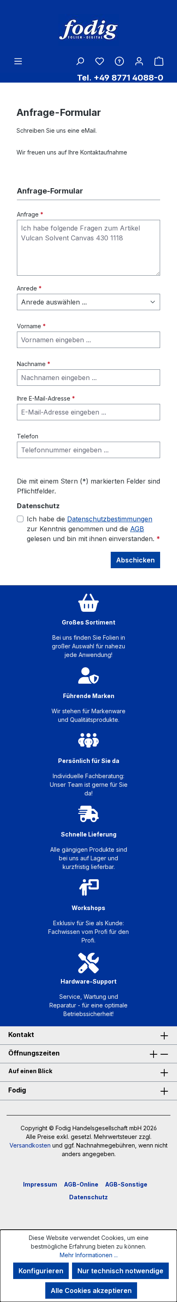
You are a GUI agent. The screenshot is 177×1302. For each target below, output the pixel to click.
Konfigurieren (41, 1271)
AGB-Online (81, 1184)
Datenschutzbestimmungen (109, 519)
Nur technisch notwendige (120, 1271)
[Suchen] (80, 61)
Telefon (27, 436)
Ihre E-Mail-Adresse (46, 398)
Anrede (29, 288)
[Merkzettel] (99, 61)
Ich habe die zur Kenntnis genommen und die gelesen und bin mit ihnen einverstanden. (93, 529)
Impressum (40, 1184)
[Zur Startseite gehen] (88, 30)
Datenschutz (88, 1197)
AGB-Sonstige (126, 1184)
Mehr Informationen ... (89, 1254)
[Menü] (18, 61)
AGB (137, 529)
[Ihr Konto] (139, 61)
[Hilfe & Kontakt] (119, 61)
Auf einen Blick (30, 1070)
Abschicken (135, 560)
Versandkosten (30, 1145)
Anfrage (30, 214)
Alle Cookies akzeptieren (91, 1290)
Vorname (31, 326)
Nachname (33, 363)
